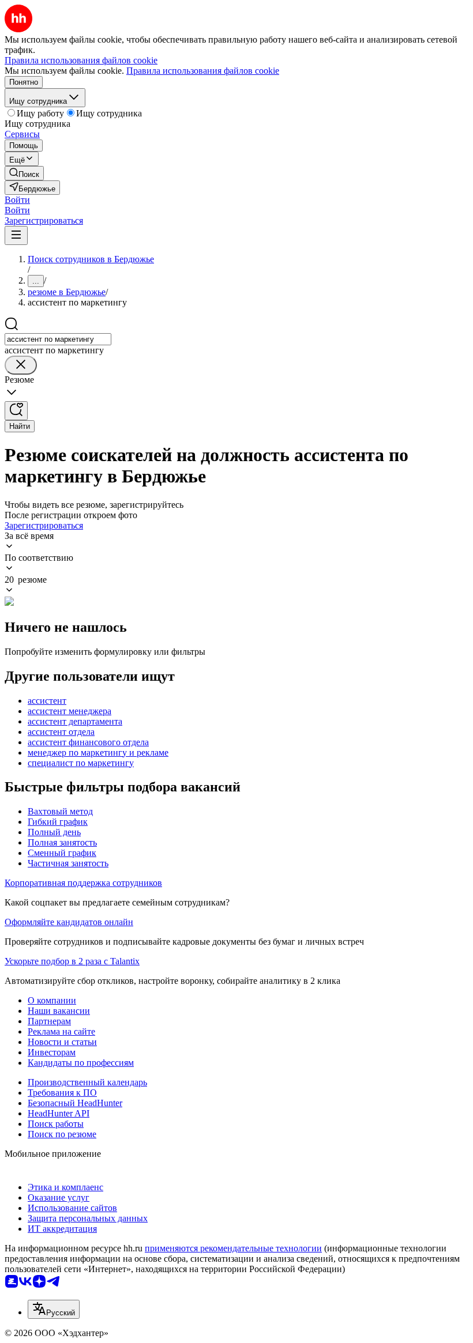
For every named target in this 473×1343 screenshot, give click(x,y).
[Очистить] (21, 365)
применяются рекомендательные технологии (233, 1248)
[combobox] (58, 339)
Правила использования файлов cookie (202, 71)
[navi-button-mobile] (16, 235)
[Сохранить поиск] (16, 410)
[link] (24, 173)
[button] (17, 200)
